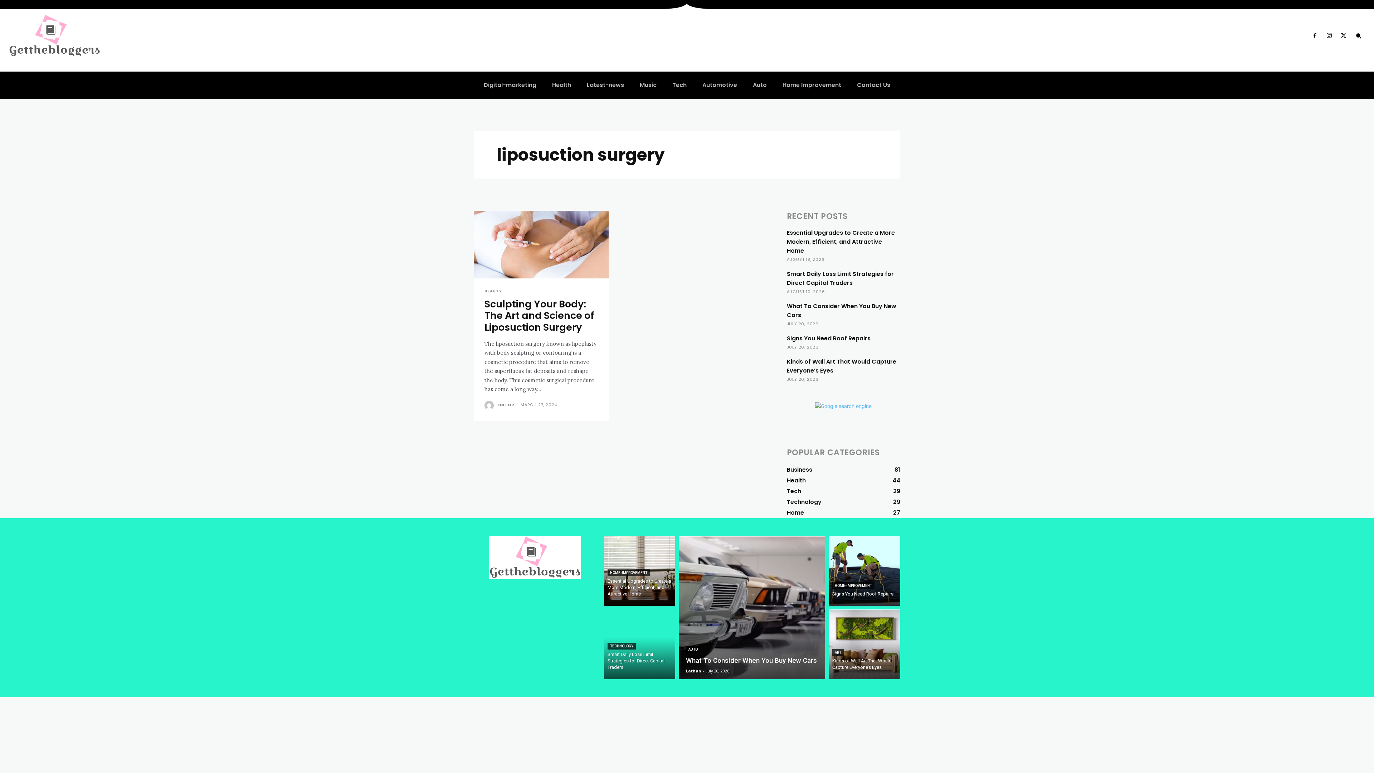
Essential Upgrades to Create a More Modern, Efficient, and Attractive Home (841, 242)
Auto (693, 649)
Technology (621, 646)
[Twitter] (1343, 35)
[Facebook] (1314, 35)
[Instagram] (1329, 35)
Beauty (493, 291)
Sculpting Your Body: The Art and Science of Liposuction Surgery (539, 315)
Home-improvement (628, 573)
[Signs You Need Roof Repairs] (864, 571)
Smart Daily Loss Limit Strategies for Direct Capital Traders (840, 278)
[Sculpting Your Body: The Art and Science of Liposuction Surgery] (541, 244)
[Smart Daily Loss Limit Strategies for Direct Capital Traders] (640, 644)
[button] (1358, 36)
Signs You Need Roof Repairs (829, 338)
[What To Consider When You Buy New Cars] (752, 607)
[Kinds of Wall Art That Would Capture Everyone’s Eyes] (864, 644)
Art (838, 653)
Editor (506, 405)
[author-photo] (490, 405)
